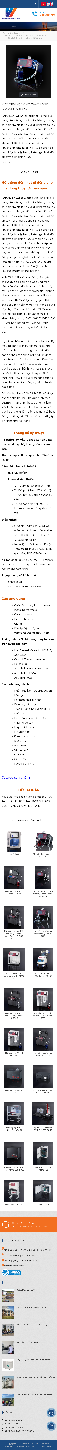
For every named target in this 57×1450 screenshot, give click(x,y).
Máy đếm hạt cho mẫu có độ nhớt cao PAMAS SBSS (42, 1015)
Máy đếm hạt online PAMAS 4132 (43, 1168)
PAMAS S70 (14, 854)
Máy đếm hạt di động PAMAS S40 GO (14, 892)
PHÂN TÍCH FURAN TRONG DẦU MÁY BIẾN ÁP (36, 1377)
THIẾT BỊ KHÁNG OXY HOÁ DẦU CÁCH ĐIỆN (35, 1395)
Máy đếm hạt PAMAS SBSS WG (14, 1054)
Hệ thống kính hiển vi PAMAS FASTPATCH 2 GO (43, 1130)
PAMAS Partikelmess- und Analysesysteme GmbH (34, 1326)
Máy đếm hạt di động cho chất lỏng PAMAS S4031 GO (14, 1015)
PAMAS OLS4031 (43, 1205)
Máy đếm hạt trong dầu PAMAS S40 (43, 855)
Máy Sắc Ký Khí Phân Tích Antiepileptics (33, 1360)
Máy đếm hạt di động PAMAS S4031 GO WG (43, 1054)
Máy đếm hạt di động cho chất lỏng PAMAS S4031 (43, 933)
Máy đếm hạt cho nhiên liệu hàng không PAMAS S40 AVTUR (43, 893)
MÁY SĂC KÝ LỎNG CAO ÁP (28, 1342)
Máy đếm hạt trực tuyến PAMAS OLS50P (43, 1091)
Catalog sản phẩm (16, 777)
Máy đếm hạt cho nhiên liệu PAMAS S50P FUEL (14, 1168)
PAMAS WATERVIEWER (14, 1205)
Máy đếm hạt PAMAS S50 (14, 1091)
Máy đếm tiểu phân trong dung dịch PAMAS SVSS (14, 976)
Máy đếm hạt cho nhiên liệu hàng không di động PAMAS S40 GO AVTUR (14, 935)
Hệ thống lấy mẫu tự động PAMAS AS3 (14, 1129)
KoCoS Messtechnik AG (26, 1290)
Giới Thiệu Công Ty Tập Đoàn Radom (32, 1307)
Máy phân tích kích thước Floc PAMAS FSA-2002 (43, 976)
